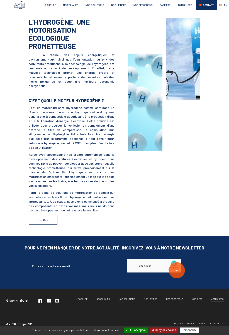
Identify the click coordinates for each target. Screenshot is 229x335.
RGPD (202, 323)
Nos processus (143, 4)
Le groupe (50, 4)
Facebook (40, 300)
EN (225, 4)
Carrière (165, 4)
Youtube (57, 300)
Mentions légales (184, 323)
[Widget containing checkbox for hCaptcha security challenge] (154, 265)
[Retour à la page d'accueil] (19, 5)
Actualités (185, 4)
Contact (208, 4)
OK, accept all (137, 330)
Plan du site (217, 323)
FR (220, 4)
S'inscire (177, 270)
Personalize (189, 330)
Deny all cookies (165, 330)
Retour (43, 219)
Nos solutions (95, 4)
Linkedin (48, 300)
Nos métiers (118, 4)
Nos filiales (70, 4)
